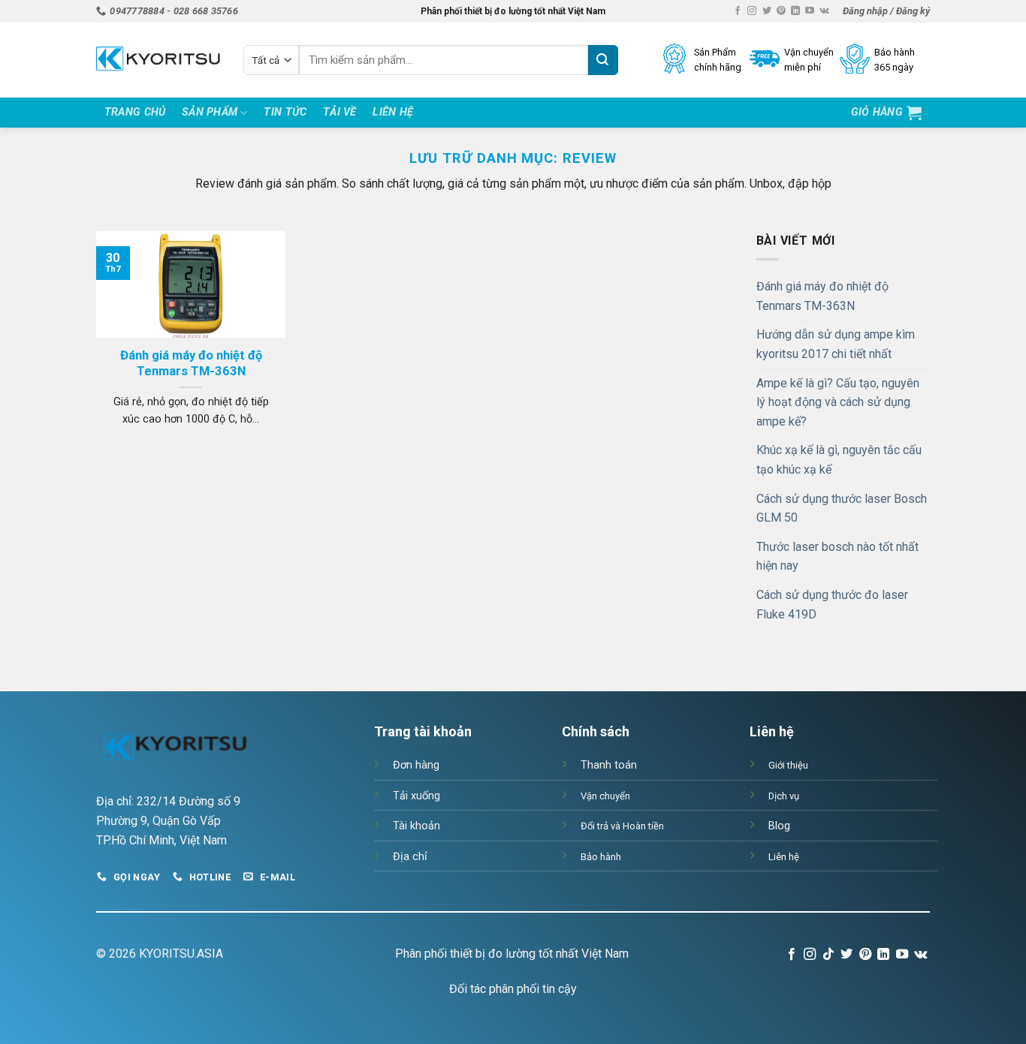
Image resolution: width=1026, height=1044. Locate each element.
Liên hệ (393, 112)
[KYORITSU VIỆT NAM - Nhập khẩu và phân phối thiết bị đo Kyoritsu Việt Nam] (158, 60)
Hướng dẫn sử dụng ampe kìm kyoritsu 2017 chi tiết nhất (835, 344)
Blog (779, 826)
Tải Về (340, 112)
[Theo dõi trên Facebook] (737, 11)
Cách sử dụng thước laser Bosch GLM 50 (841, 508)
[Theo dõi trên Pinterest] (781, 11)
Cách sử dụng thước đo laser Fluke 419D (832, 604)
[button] (886, 11)
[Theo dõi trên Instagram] (751, 11)
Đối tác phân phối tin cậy (513, 989)
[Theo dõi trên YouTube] (809, 11)
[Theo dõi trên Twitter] (766, 11)
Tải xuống (416, 796)
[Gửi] (603, 60)
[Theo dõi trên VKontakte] (824, 11)
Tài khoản (416, 826)
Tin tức (285, 112)
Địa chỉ (410, 856)
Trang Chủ (135, 112)
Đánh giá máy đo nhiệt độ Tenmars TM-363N (191, 363)
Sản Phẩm (209, 112)
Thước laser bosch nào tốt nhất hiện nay (837, 556)
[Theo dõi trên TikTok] (828, 954)
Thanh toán (609, 765)
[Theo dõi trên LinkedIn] (795, 11)
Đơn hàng (416, 765)
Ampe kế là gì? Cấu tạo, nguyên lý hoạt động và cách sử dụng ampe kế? (837, 402)
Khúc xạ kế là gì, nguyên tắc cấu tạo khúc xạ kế (839, 460)
